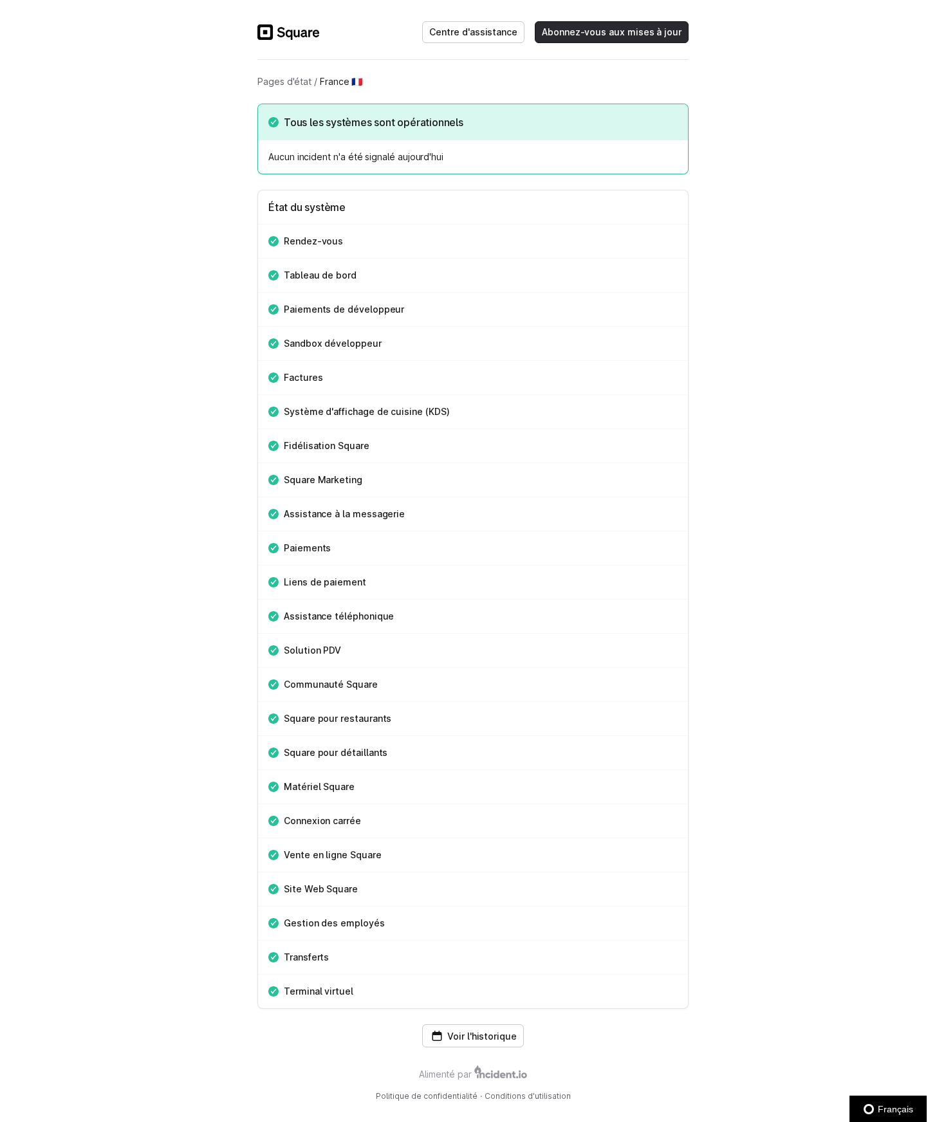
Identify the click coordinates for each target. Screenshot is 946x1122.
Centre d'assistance (473, 31)
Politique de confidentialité (427, 1096)
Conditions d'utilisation (528, 1096)
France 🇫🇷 (341, 81)
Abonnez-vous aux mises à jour (612, 31)
